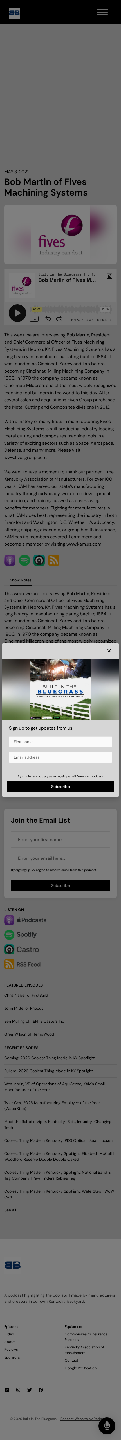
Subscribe (60, 786)
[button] (109, 651)
